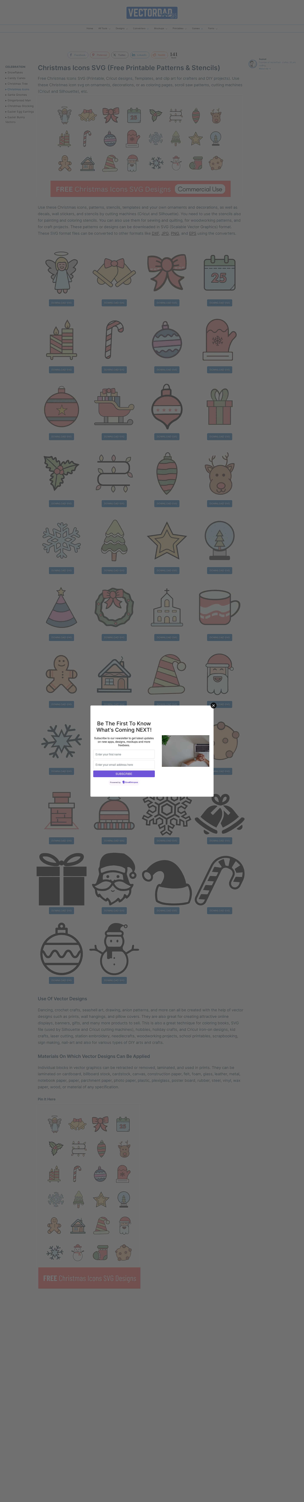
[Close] (214, 705)
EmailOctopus (131, 782)
